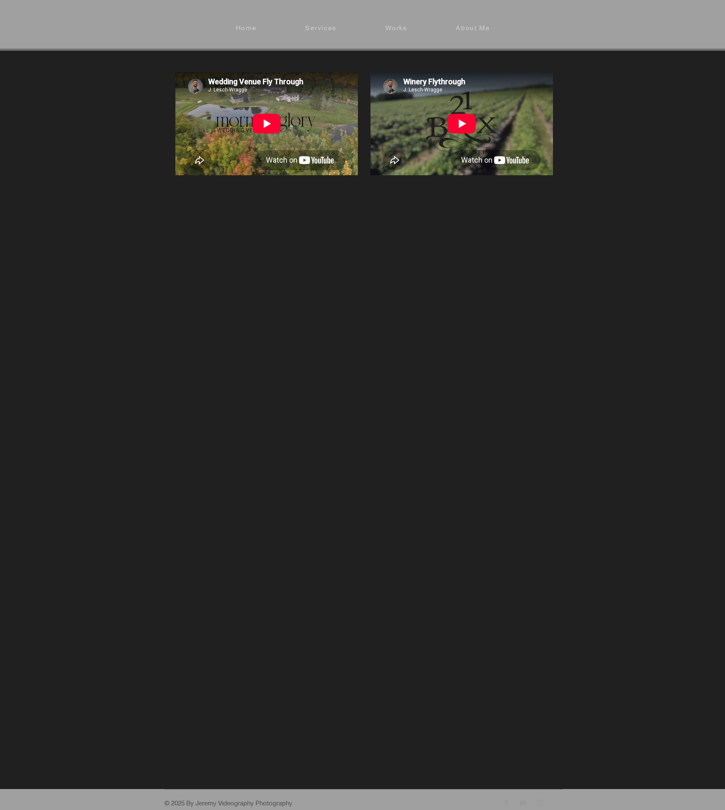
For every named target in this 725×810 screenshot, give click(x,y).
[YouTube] (523, 803)
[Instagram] (540, 803)
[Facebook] (506, 803)
